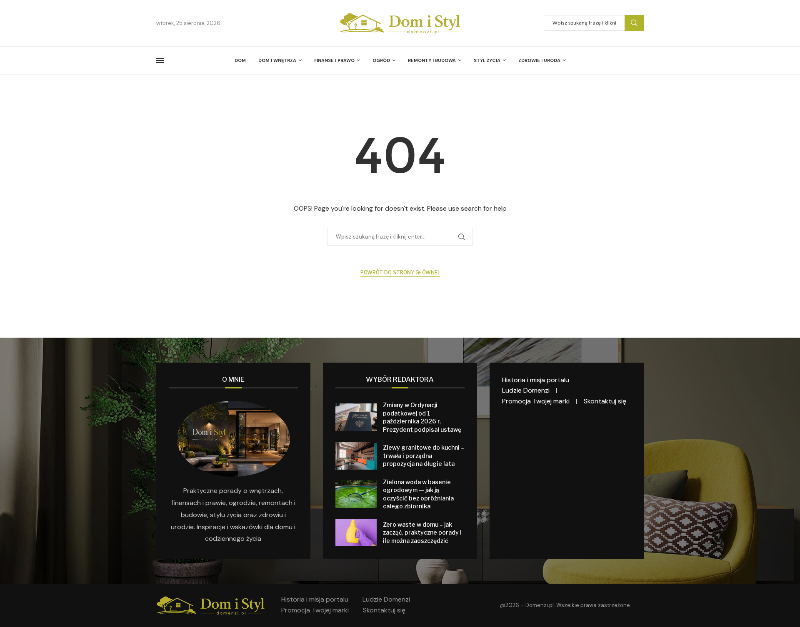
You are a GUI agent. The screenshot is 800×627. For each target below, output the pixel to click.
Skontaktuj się (605, 401)
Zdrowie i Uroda (539, 60)
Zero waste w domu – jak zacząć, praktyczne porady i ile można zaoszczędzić (422, 532)
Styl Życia (487, 60)
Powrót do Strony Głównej (400, 272)
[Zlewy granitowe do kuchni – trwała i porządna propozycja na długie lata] (356, 456)
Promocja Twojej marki (536, 401)
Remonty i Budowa (432, 60)
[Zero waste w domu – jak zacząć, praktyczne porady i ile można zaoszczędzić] (356, 532)
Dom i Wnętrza (277, 60)
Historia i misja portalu (535, 380)
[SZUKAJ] (634, 23)
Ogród (381, 60)
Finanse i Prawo (334, 60)
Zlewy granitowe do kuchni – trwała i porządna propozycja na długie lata (423, 455)
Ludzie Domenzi (526, 390)
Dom (240, 60)
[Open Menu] (160, 60)
